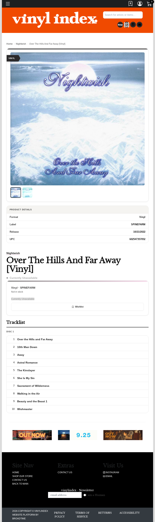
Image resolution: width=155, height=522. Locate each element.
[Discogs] (120, 24)
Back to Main (20, 483)
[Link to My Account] (140, 4)
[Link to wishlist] (130, 4)
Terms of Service (82, 514)
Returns (105, 512)
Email (109, 476)
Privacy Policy (59, 514)
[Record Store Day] (126, 24)
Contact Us (19, 480)
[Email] (139, 24)
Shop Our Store (22, 476)
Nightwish (21, 44)
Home (9, 44)
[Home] (54, 19)
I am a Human (95, 495)
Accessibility (129, 512)
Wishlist (79, 306)
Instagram (112, 472)
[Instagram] (133, 24)
